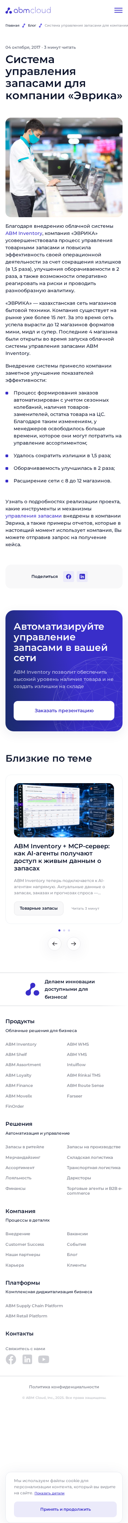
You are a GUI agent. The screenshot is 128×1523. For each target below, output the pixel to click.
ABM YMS (77, 1054)
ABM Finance (19, 1085)
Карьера (14, 1265)
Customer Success (24, 1244)
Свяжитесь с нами (25, 1348)
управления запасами (33, 516)
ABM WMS (78, 1044)
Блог (32, 25)
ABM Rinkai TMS (84, 1075)
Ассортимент (19, 1167)
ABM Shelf (16, 1054)
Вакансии (77, 1233)
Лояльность (18, 1177)
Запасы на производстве (94, 1146)
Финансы (15, 1188)
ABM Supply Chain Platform (34, 1305)
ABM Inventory (23, 233)
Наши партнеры (22, 1254)
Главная (12, 25)
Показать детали (49, 1493)
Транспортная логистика (93, 1167)
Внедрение (17, 1233)
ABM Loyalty (18, 1075)
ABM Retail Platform (26, 1315)
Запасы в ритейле (24, 1146)
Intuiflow (76, 1064)
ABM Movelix (18, 1096)
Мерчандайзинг (22, 1157)
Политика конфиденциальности (64, 1387)
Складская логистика (90, 1157)
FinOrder (14, 1106)
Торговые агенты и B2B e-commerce (95, 1191)
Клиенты (76, 1265)
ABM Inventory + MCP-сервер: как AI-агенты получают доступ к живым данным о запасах (62, 857)
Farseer (74, 1096)
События (76, 1244)
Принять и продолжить (65, 1509)
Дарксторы (79, 1177)
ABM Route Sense (85, 1085)
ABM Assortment (23, 1064)
